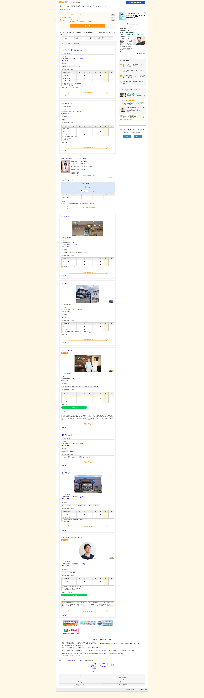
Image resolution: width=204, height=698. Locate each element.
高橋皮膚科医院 (66, 103)
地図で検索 (101, 38)
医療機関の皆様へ (136, 2)
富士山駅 (63, 109)
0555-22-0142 (65, 311)
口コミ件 (66, 353)
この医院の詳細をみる (87, 92)
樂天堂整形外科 (66, 217)
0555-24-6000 (65, 113)
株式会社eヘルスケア (96, 643)
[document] (87, 72)
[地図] (81, 58)
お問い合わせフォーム (92, 653)
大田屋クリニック (67, 350)
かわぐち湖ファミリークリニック (72, 537)
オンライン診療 (73, 158)
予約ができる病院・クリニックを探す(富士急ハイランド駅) (134, 76)
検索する (87, 26)
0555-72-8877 (65, 60)
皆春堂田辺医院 (66, 435)
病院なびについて (123, 682)
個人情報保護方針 (123, 685)
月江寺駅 (63, 56)
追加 (113, 17)
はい (127, 136)
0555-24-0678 (65, 380)
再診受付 (74, 595)
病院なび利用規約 (80, 685)
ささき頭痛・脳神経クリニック (72, 50)
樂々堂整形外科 (66, 473)
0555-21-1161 (65, 246)
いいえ (138, 136)
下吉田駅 (63, 441)
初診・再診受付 (74, 407)
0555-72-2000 (65, 566)
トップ (80, 677)
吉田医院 (64, 283)
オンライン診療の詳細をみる (87, 207)
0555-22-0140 (65, 445)
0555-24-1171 (65, 499)
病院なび (64, 1)
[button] (121, 42)
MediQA (80, 682)
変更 (113, 14)
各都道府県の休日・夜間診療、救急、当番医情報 (133, 82)
